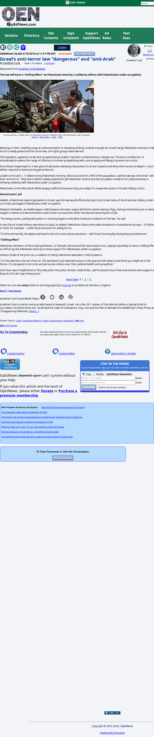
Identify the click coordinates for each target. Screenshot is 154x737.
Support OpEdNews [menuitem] (90, 35)
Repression (68, 320)
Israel (18, 320)
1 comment (49, 63)
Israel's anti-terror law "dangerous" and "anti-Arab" (58, 59)
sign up (67, 285)
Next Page (72, 279)
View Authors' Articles (123, 353)
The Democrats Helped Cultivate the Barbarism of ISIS (27, 422)
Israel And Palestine (32, 320)
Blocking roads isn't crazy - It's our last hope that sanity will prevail (32, 427)
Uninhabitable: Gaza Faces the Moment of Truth (24, 412)
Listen (62, 48)
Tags (79, 320)
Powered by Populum (112, 733)
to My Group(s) (8, 325)
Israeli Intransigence (52, 320)
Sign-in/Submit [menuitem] (70, 35)
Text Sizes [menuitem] (126, 35)
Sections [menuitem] (11, 35)
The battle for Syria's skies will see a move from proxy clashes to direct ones (37, 436)
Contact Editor (67, 353)
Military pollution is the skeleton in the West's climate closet (29, 431)
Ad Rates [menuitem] (107, 35)
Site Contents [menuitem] (51, 35)
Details (54, 137)
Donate (47, 391)
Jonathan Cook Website (32, 69)
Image (34, 137)
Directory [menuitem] (31, 35)
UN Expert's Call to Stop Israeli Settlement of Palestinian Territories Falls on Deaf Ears (41, 417)
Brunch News (44, 137)
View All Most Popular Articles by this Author (63, 407)
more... (33, 311)
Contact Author (16, 353)
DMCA (60, 137)
